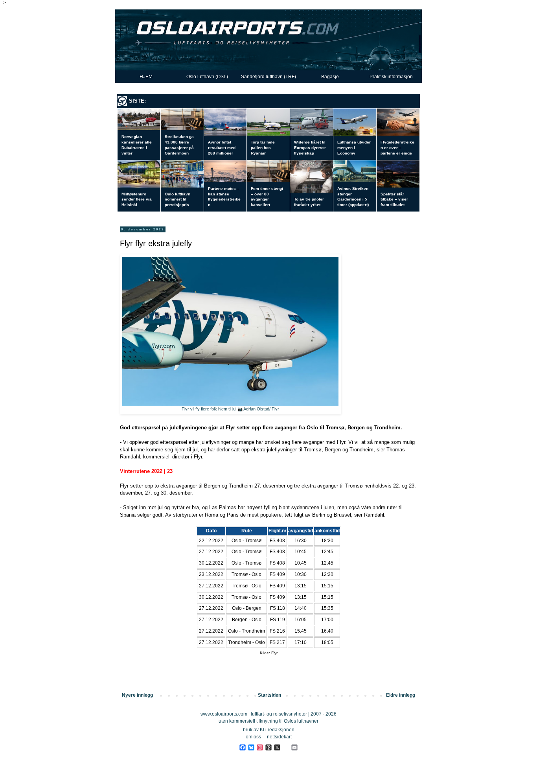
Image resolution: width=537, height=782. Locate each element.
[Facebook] (242, 747)
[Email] (294, 747)
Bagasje (330, 76)
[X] (277, 747)
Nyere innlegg (137, 695)
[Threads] (268, 747)
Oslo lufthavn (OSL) (207, 76)
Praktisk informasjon (391, 76)
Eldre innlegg (400, 695)
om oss (253, 737)
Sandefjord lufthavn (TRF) (268, 76)
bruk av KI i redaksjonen (268, 729)
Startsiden (269, 695)
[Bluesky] (251, 747)
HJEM (146, 76)
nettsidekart (279, 737)
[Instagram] (260, 747)
